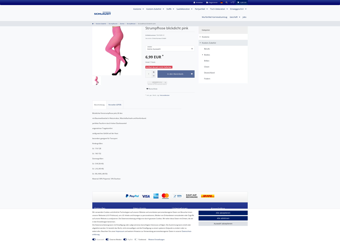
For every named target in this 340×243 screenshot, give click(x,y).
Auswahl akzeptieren (223, 223)
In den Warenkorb (175, 74)
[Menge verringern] (154, 76)
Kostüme (137, 9)
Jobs (244, 17)
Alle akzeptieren (223, 213)
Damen (122, 24)
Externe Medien (116, 239)
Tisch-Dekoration (218, 9)
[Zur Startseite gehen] (92, 24)
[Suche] (226, 2)
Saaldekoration (183, 9)
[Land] (221, 2)
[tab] (99, 105)
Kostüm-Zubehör (154, 9)
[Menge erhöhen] (154, 72)
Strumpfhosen (131, 24)
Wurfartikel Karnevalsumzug (214, 17)
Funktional (142, 239)
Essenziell (100, 239)
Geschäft (234, 17)
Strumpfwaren (113, 24)
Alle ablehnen (223, 218)
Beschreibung (99, 105)
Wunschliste (152, 89)
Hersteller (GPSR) (114, 105)
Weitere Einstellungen (156, 239)
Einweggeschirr (237, 9)
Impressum (120, 231)
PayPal (130, 239)
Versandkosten (164, 95)
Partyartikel (200, 9)
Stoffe (169, 9)
